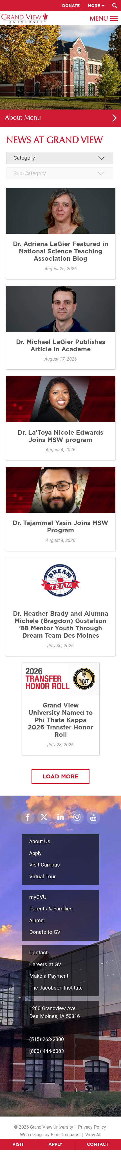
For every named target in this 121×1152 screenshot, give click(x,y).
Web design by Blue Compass (49, 1134)
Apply (55, 1144)
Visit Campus (44, 865)
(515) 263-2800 (46, 1039)
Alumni (37, 920)
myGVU (37, 897)
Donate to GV (44, 932)
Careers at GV (45, 964)
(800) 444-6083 (46, 1051)
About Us (39, 841)
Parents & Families (51, 909)
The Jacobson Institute (56, 988)
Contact (98, 1144)
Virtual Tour (42, 876)
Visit (18, 1144)
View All (93, 1134)
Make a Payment (48, 976)
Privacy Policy (92, 1127)
